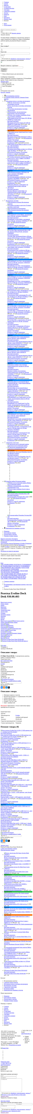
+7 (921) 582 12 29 (6, 1063)
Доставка (6, 10)
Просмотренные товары (8, 850)
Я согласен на (16, 58)
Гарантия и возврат (9, 11)
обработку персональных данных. (20, 58)
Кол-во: (3, 682)
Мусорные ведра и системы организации (16, 984)
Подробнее (24, 126)
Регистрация (7, 25)
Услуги (6, 13)
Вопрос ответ (8, 19)
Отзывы (3, 631)
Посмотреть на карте (15, 1045)
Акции (6, 3)
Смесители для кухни (10, 987)
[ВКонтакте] (2, 687)
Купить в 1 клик (12, 127)
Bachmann (21, 545)
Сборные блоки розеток (11, 982)
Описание (4, 627)
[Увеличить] (12, 639)
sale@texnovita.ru (26, 1033)
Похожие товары (5, 633)
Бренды (6, 5)
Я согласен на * (16, 1093)
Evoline (7, 546)
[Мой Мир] (6, 687)
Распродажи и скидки (10, 534)
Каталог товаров (5, 92)
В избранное (11, 129)
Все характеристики (6, 660)
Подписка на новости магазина (10, 551)
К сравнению (21, 127)
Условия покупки (9, 8)
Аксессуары (4, 630)
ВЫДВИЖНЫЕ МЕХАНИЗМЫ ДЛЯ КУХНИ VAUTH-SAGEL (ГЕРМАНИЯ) (14, 571)
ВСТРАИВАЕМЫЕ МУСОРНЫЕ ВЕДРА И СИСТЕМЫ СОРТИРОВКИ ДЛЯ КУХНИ (13, 577)
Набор (2, 624)
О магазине (7, 6)
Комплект (3, 625)
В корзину (18, 126)
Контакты (7, 17)
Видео (2, 638)
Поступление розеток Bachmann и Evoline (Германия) (16, 543)
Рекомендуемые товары (11, 536)
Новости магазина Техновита (9, 539)
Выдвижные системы (10, 985)
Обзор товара (4, 622)
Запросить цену (15, 1111)
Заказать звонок (16, 33)
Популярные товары (10, 532)
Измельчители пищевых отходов (13, 990)
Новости (6, 14)
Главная (6, 2)
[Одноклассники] (4, 687)
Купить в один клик (20, 1094)
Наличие (3, 635)
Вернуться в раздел (6, 621)
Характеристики (5, 628)
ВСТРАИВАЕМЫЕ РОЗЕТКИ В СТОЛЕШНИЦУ (15, 566)
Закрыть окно (5, 81)
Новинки (6, 531)
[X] (9, 687)
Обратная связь (5, 1061)
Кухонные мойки (9, 988)
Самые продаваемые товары (9, 848)
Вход (5, 23)
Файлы (3, 636)
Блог (5, 16)
